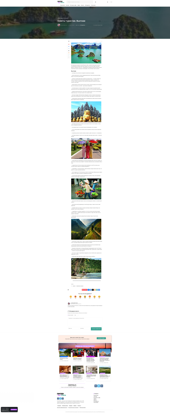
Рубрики (75, 405)
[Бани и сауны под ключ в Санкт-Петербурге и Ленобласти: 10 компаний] (65, 370)
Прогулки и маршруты (64, 356)
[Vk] (95, 386)
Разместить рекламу (98, 41)
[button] (14, 409)
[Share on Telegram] (69, 49)
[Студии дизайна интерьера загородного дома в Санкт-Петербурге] (91, 370)
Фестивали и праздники (90, 356)
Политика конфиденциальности (62, 407)
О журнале (59, 405)
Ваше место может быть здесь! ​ (77, 337)
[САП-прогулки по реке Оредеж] (65, 353)
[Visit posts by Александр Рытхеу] (69, 303)
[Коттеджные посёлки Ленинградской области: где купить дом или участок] (105, 370)
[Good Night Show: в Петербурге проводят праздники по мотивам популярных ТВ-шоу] (91, 353)
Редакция (70, 405)
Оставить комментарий (98, 25)
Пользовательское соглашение (73, 407)
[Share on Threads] (69, 51)
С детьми (75, 356)
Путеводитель (65, 18)
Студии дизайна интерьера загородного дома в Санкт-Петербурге (91, 376)
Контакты (79, 405)
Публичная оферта (83, 407)
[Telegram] (98, 386)
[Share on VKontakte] (69, 46)
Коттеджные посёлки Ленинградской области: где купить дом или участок (105, 376)
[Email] (69, 53)
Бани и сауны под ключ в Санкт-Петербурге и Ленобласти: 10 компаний (64, 376)
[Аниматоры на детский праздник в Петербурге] (78, 353)
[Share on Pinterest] (69, 44)
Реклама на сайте (65, 405)
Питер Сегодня (60, 18)
